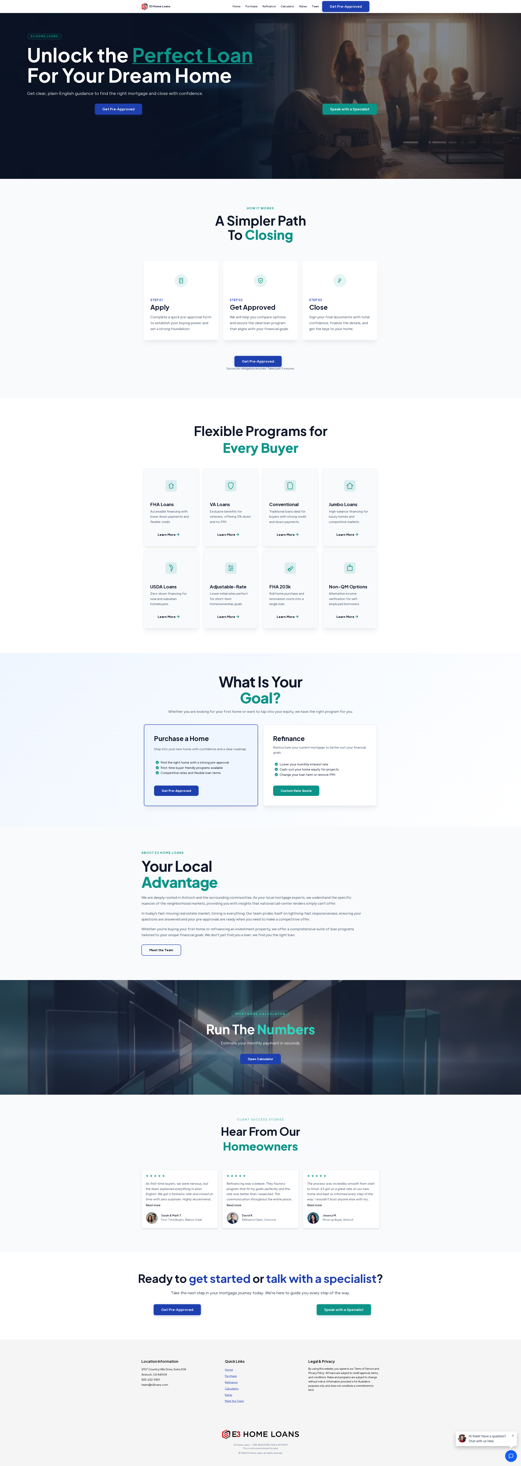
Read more (153, 1205)
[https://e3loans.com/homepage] (144, 6)
